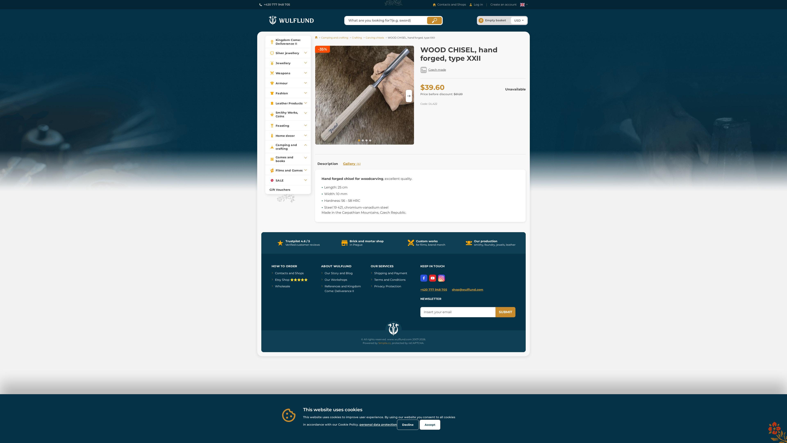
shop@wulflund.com (467, 289)
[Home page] (316, 37)
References (332, 286)
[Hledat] (434, 20)
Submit (505, 312)
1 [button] (358, 140)
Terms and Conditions (390, 280)
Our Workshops (336, 280)
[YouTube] (432, 278)
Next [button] (409, 96)
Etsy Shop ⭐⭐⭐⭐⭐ (291, 280)
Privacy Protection (387, 286)
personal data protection (378, 424)
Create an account (503, 4)
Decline (408, 425)
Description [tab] (327, 164)
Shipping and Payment (390, 273)
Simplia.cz (384, 343)
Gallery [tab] (352, 164)
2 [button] (362, 140)
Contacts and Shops (451, 4)
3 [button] (366, 140)
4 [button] (370, 140)
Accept (430, 425)
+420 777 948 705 (277, 4)
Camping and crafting (334, 37)
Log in (478, 4)
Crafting (357, 37)
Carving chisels (375, 37)
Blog (349, 273)
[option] (364, 96)
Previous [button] (320, 96)
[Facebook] (423, 278)
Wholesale (282, 286)
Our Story (332, 273)
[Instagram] (441, 278)
